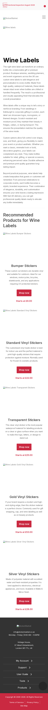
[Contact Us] (43, 686)
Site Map (24, 706)
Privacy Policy (33, 702)
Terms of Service (16, 702)
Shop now (24, 293)
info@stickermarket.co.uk (24, 632)
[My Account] (41, 3)
